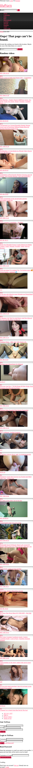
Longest (6, 22)
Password (3, 729)
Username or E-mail (6, 755)
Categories (7, 15)
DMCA (6, 715)
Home (5, 13)
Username (3, 726)
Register (17, 1)
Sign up (3, 731)
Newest (6, 23)
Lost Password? (9, 743)
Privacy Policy (8, 717)
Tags (5, 17)
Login (11, 1)
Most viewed (7, 20)
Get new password (6, 757)
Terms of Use (7, 718)
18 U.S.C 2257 (8, 713)
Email (1, 727)
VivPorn (6, 5)
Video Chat (7, 28)
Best (5, 18)
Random (6, 25)
